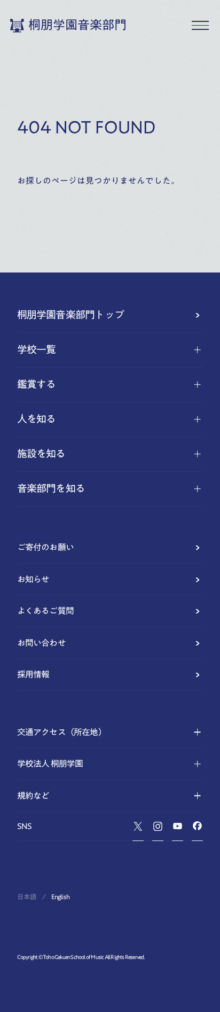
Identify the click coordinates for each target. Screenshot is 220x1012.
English (60, 896)
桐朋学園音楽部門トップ (70, 314)
